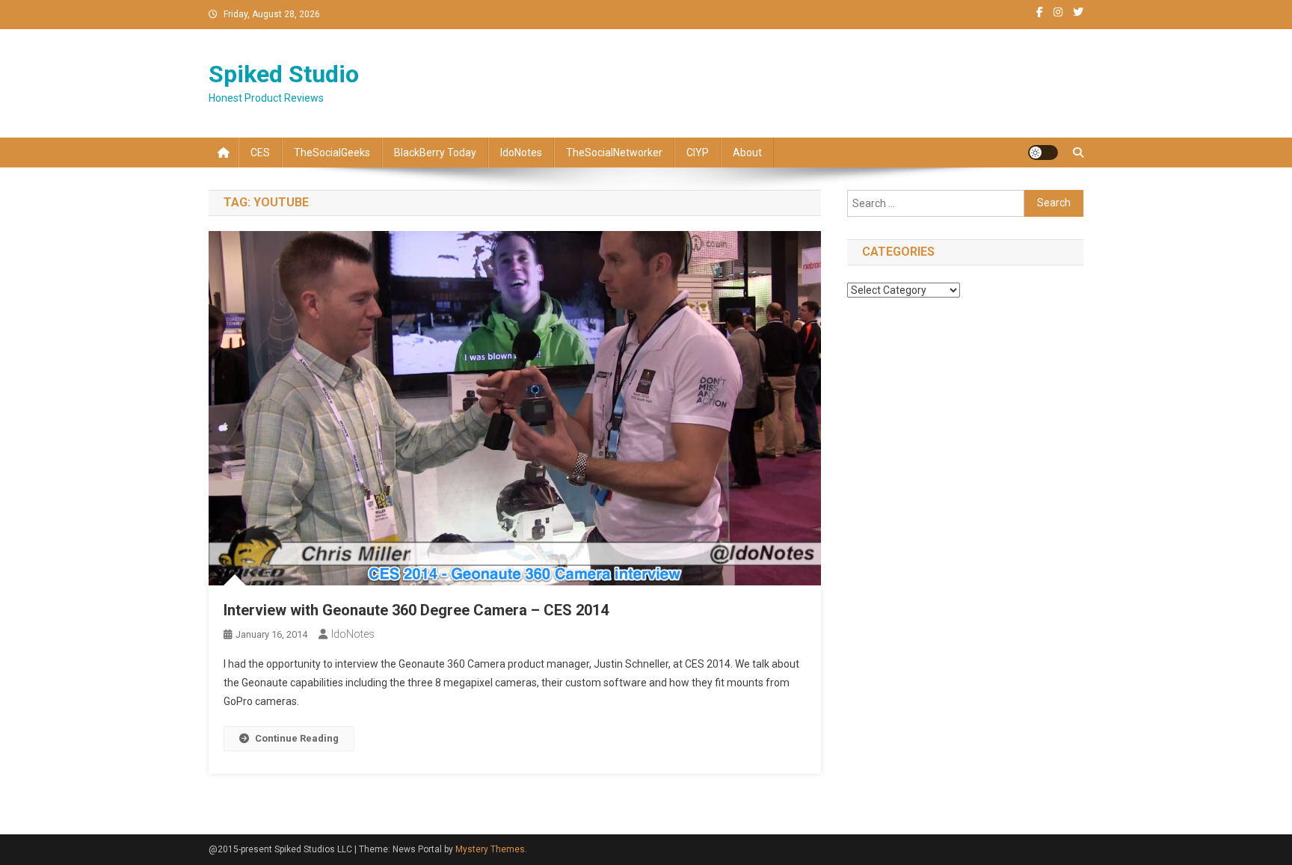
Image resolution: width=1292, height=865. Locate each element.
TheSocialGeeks (332, 152)
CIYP (697, 152)
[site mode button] (1043, 152)
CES (260, 152)
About (747, 152)
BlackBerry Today (435, 152)
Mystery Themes (490, 849)
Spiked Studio (284, 74)
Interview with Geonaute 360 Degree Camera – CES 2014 (416, 610)
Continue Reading (297, 738)
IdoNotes (521, 152)
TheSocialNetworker (614, 152)
